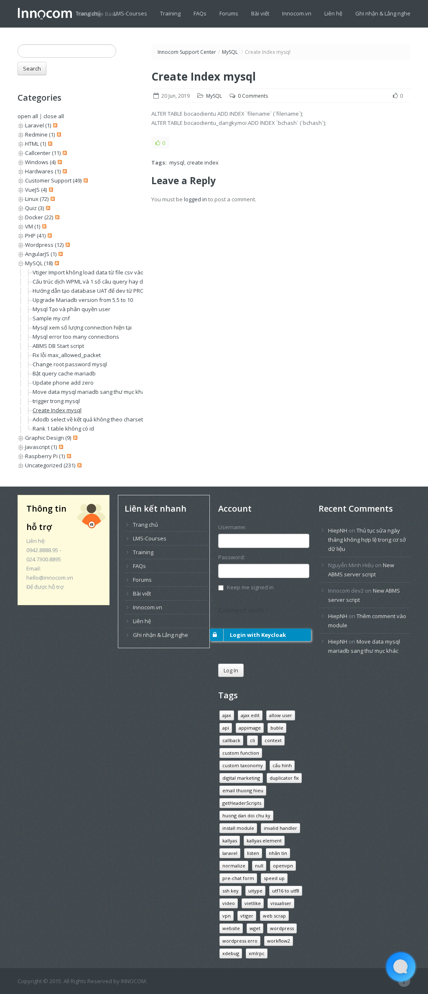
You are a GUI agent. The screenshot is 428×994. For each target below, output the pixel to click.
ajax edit (250, 715)
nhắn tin (278, 853)
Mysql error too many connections (76, 336)
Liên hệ (333, 13)
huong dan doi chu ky (246, 815)
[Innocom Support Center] (47, 13)
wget (255, 928)
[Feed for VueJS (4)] (50, 189)
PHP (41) (35, 235)
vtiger (246, 916)
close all (53, 116)
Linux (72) (36, 199)
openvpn (283, 865)
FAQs (200, 13)
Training (170, 13)
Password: (231, 557)
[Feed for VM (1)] (43, 226)
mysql (176, 162)
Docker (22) (39, 217)
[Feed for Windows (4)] (59, 162)
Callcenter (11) (43, 153)
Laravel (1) (38, 125)
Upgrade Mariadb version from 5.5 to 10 (83, 300)
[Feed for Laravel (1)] (54, 125)
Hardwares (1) (43, 171)
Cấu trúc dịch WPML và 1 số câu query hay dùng (93, 281)
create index (203, 162)
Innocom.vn (296, 13)
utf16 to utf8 (285, 891)
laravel (229, 853)
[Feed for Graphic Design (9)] (74, 437)
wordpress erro (239, 941)
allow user (280, 715)
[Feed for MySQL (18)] (56, 263)
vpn (226, 916)
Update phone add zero (63, 382)
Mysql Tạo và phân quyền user (71, 309)
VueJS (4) (36, 189)
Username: (232, 527)
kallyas (229, 840)
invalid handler (280, 828)
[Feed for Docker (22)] (56, 217)
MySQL (230, 52)
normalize (233, 865)
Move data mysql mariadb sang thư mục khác (90, 392)
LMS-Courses (130, 13)
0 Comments (253, 95)
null (259, 865)
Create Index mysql (57, 410)
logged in (195, 199)
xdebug (230, 953)
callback (231, 740)
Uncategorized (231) (50, 465)
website (231, 928)
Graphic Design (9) (48, 437)
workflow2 (278, 941)
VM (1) (32, 226)
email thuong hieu (242, 790)
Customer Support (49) (53, 180)
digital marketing (241, 778)
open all (28, 116)
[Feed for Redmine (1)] (58, 134)
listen (253, 853)
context (273, 740)
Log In (231, 670)
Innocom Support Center (187, 52)
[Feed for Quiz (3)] (47, 208)
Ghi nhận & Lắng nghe (382, 13)
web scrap (274, 916)
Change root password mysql (70, 364)
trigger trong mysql (56, 401)
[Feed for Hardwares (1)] (64, 171)
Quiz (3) (34, 208)
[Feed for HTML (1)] (49, 143)
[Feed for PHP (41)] (49, 235)
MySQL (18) (39, 263)
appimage (250, 728)
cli (252, 740)
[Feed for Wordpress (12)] (67, 244)
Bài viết (260, 13)
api (225, 728)
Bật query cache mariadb (64, 373)
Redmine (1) (40, 134)
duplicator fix (284, 778)
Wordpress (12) (44, 244)
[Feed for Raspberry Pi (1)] (68, 456)
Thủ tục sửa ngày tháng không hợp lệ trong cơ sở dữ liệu (367, 540)
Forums (228, 13)
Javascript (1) (41, 447)
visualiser (280, 903)
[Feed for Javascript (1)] (60, 447)
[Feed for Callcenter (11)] (64, 153)
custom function (240, 753)
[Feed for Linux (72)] (51, 199)
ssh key (230, 891)
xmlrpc (257, 953)
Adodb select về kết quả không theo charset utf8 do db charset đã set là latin (129, 419)
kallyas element (264, 840)
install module (238, 828)
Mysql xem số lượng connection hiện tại (82, 327)
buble (276, 728)
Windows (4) (40, 162)
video (228, 903)
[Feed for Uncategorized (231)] (78, 465)
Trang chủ (88, 13)
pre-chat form (238, 878)
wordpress (282, 928)
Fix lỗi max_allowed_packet (67, 355)
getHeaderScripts (241, 803)
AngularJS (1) (40, 254)
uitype (255, 891)
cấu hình (282, 765)
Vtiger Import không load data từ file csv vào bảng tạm (100, 272)
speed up (274, 878)
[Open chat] (400, 966)
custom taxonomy (242, 765)
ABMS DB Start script (58, 346)
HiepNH (337, 530)
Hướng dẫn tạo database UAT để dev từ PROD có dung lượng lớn (113, 290)
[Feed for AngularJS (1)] (59, 254)
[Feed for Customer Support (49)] (85, 180)
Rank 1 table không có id (63, 428)
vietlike (253, 903)
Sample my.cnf (51, 318)
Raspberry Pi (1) (45, 456)
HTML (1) (35, 143)
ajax (226, 715)
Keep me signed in (250, 587)
